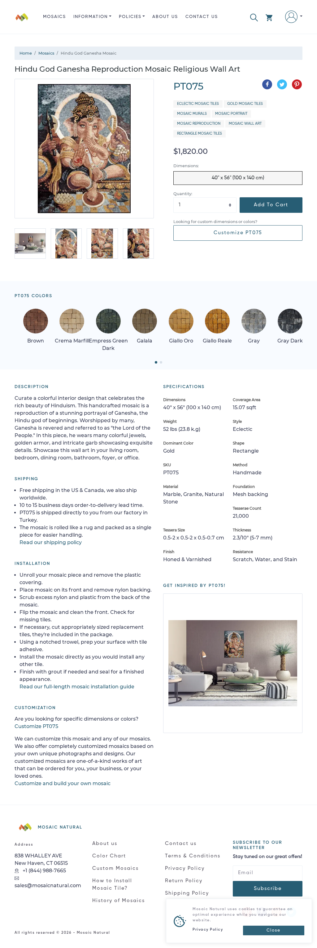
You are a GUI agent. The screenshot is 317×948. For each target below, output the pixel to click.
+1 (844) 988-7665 (43, 871)
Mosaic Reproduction (198, 124)
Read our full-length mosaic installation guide (77, 687)
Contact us (201, 17)
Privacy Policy (185, 868)
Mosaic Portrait (231, 114)
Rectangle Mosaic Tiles (199, 134)
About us (165, 17)
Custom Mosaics (115, 868)
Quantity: (182, 193)
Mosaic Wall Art (245, 124)
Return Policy (183, 881)
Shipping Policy (187, 893)
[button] (254, 17)
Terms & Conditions (192, 856)
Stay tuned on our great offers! (267, 856)
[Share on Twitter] (282, 84)
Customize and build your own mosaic (63, 783)
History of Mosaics (118, 900)
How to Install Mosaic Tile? (112, 885)
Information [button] (90, 17)
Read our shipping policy (51, 542)
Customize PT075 (238, 232)
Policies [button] (130, 17)
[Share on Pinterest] (296, 84)
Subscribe (268, 888)
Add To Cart (271, 205)
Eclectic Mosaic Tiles (198, 104)
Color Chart (109, 856)
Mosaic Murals (192, 114)
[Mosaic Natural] (22, 22)
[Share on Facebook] (267, 84)
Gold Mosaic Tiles (245, 104)
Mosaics (54, 17)
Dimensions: (186, 165)
